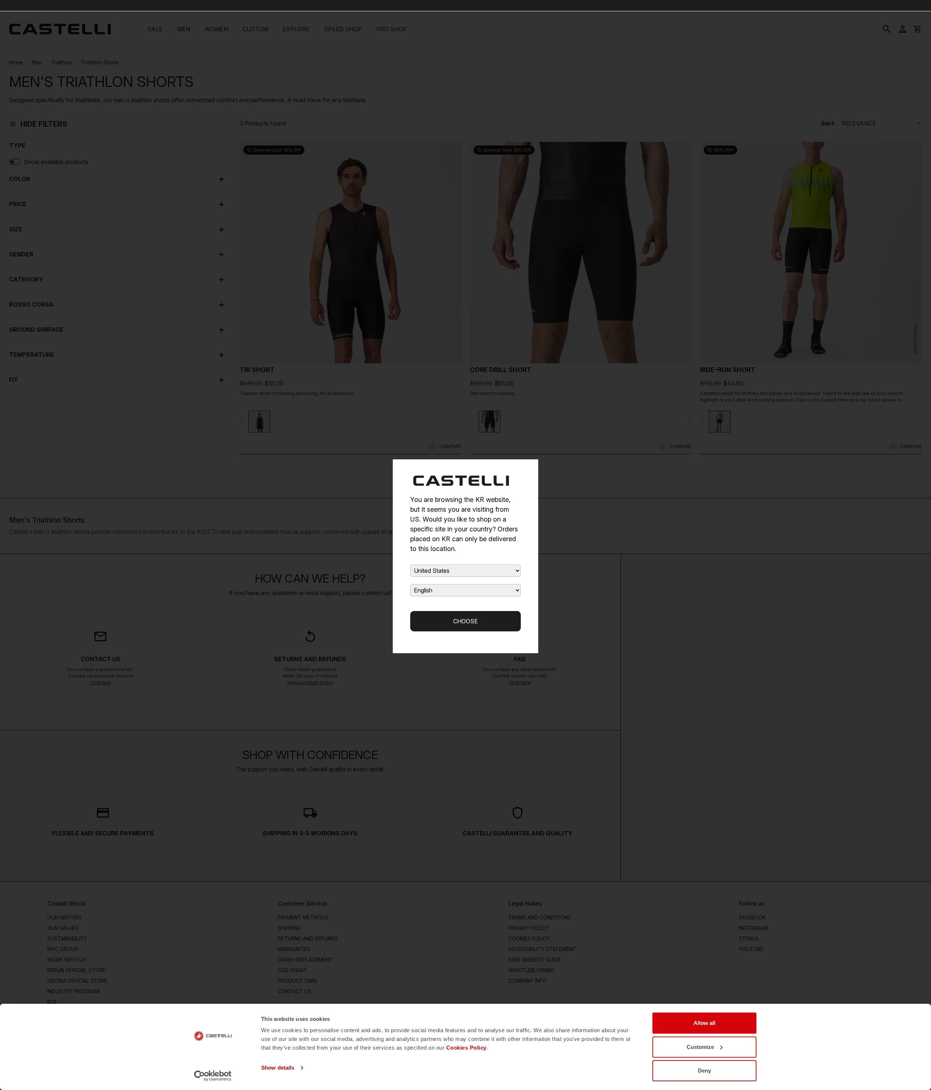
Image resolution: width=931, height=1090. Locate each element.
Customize (700, 1047)
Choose (465, 621)
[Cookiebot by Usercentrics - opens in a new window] (213, 1075)
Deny (704, 1070)
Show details (277, 1068)
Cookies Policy (466, 1048)
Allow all (704, 1023)
